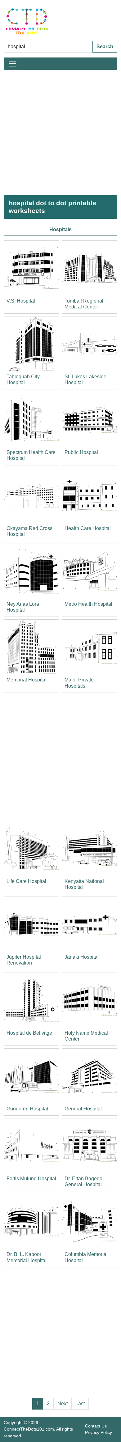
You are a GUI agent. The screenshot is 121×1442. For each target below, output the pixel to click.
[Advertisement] (60, 132)
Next (62, 1403)
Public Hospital (81, 452)
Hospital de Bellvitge (29, 1033)
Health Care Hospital (88, 528)
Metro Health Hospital (88, 604)
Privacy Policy (98, 1432)
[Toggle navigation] (12, 63)
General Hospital (83, 1108)
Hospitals (60, 229)
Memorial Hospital (27, 679)
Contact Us (96, 1425)
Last (80, 1403)
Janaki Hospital (82, 957)
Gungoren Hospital (27, 1108)
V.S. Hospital (21, 300)
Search (104, 46)
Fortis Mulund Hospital (31, 1178)
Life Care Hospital (26, 881)
